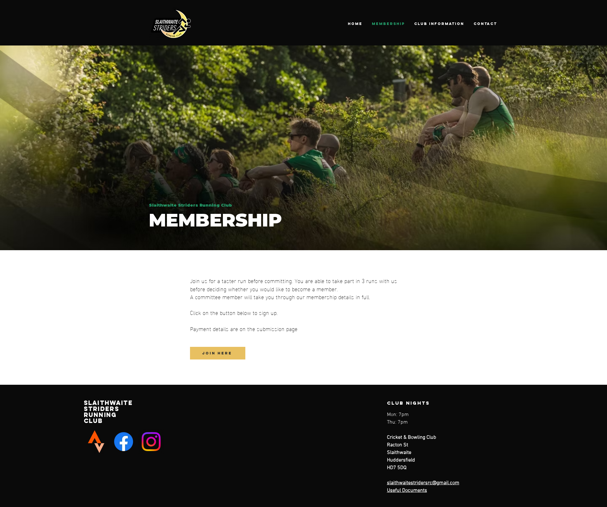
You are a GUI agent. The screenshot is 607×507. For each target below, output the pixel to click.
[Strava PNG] (96, 441)
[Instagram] (151, 441)
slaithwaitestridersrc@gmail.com (423, 483)
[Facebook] (123, 441)
